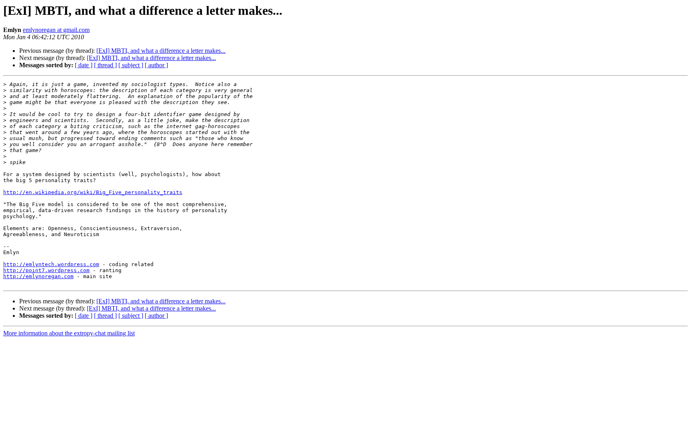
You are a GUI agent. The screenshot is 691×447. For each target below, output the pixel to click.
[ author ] (156, 65)
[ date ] (83, 65)
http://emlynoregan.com (38, 276)
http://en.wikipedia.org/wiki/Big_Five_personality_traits (92, 192)
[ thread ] (105, 65)
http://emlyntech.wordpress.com (51, 264)
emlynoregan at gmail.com (56, 29)
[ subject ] (130, 65)
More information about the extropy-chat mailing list (69, 333)
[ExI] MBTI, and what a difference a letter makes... (161, 50)
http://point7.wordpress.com (46, 270)
